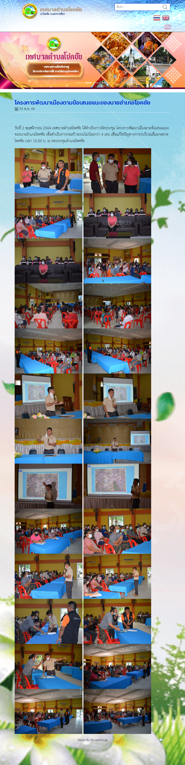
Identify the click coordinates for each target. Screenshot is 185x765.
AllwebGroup (99, 740)
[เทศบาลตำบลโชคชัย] (52, 11)
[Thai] (156, 17)
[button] (14, 60)
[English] (165, 17)
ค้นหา (165, 7)
